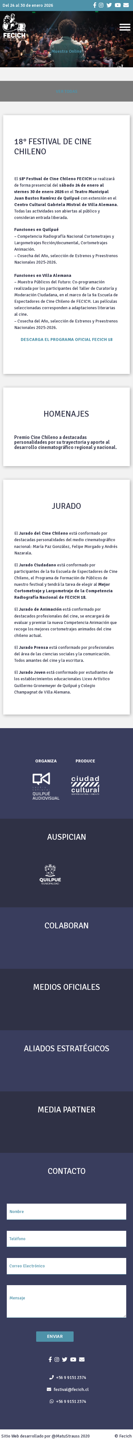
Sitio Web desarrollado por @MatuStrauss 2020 (45, 1436)
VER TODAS (66, 91)
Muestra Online (66, 51)
